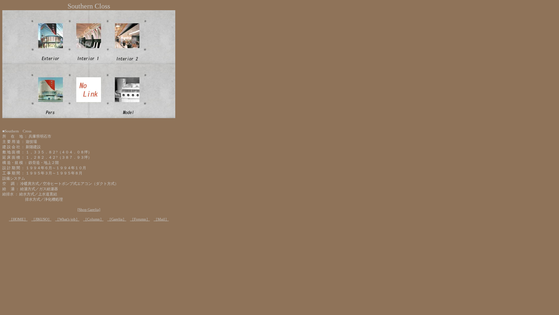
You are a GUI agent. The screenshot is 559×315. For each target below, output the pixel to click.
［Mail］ (161, 219)
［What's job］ (67, 219)
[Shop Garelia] (88, 209)
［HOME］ (18, 219)
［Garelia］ (116, 219)
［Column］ (93, 219)
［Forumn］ (140, 219)
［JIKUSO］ (41, 219)
